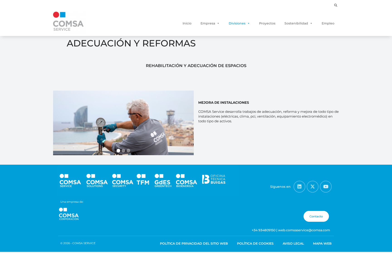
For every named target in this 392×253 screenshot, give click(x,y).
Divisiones (237, 23)
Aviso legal (293, 243)
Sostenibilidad (296, 23)
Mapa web (322, 243)
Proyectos (267, 23)
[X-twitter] (312, 187)
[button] (335, 5)
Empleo (328, 23)
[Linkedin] (299, 187)
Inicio (187, 23)
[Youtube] (326, 187)
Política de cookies (255, 243)
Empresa (208, 23)
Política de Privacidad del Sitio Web (194, 243)
